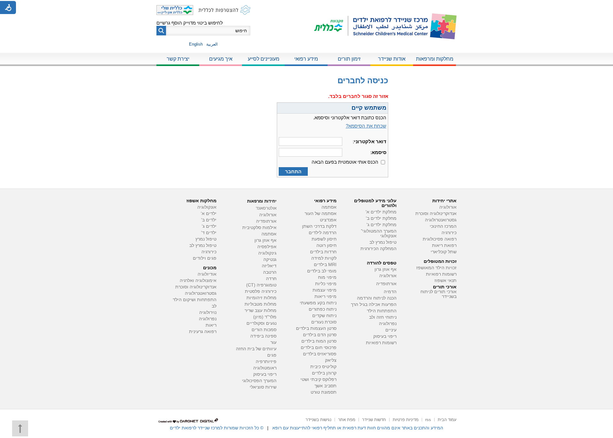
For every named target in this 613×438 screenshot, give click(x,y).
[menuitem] (434, 59)
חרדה (271, 278)
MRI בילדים (325, 264)
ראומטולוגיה (264, 368)
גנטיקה (269, 259)
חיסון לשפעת (324, 239)
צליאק (331, 360)
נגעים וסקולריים (261, 323)
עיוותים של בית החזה (256, 348)
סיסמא (379, 152)
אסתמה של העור (321, 213)
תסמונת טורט (324, 392)
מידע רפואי (306, 59)
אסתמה (329, 207)
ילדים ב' (208, 220)
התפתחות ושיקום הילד (194, 299)
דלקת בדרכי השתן (319, 226)
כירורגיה (449, 232)
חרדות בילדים (323, 251)
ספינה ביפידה (263, 336)
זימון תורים (349, 59)
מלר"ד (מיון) (264, 317)
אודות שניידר (391, 59)
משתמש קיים (369, 108)
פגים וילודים (204, 258)
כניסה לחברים (362, 80)
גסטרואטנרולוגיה (200, 293)
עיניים (391, 330)
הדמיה (390, 291)
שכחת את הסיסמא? (366, 126)
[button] (161, 30)
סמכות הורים (264, 329)
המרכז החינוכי (443, 226)
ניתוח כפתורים (323, 309)
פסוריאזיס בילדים (320, 354)
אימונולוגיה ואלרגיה (198, 280)
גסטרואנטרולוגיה (441, 220)
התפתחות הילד (382, 310)
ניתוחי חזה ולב (383, 317)
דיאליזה (269, 266)
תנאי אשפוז (446, 280)
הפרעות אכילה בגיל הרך (374, 304)
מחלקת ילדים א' (381, 212)
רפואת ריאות (444, 245)
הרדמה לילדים (323, 232)
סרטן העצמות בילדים (316, 328)
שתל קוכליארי (444, 251)
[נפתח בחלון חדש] (331, 26)
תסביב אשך (325, 385)
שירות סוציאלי (263, 387)
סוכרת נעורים (324, 322)
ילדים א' (208, 213)
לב (214, 306)
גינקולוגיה (267, 253)
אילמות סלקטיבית (259, 227)
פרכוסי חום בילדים (319, 347)
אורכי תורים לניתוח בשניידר (438, 294)
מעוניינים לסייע (263, 59)
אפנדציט (328, 220)
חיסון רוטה (326, 245)
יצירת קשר (178, 59)
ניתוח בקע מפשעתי (318, 303)
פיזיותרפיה (266, 361)
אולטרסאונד (266, 208)
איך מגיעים (220, 59)
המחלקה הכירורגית (378, 248)
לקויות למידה (324, 258)
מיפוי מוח (327, 277)
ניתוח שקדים (324, 315)
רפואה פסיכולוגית (440, 239)
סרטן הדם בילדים (320, 334)
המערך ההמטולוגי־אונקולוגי (379, 233)
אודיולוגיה (207, 274)
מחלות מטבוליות (260, 304)
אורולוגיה (448, 207)
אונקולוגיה (206, 207)
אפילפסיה (266, 246)
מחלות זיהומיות (261, 297)
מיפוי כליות (326, 283)
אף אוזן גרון (386, 269)
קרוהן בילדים (324, 373)
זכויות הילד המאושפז (436, 267)
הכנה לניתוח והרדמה (377, 298)
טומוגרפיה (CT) (261, 285)
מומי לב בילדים (322, 271)
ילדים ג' (209, 226)
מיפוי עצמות (325, 290)
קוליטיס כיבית (323, 366)
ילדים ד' (208, 232)
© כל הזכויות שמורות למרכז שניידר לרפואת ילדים (216, 427)
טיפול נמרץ (205, 239)
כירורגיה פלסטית (260, 291)
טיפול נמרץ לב (383, 242)
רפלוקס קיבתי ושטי (318, 379)
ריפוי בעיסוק (385, 336)
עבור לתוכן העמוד (307, 6)
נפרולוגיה (388, 323)
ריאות (211, 325)
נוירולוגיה (207, 312)
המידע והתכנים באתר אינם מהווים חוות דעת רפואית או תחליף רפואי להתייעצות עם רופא (357, 427)
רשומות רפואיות (441, 274)
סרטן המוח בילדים (319, 341)
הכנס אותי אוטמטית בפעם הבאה (345, 162)
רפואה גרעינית (202, 331)
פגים (271, 355)
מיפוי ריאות (325, 296)
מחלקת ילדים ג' (382, 224)
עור (273, 342)
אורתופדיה (386, 283)
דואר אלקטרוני (370, 141)
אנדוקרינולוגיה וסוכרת (195, 287)
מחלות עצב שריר (260, 310)
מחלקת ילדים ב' (381, 218)
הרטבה (269, 272)
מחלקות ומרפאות (434, 59)
